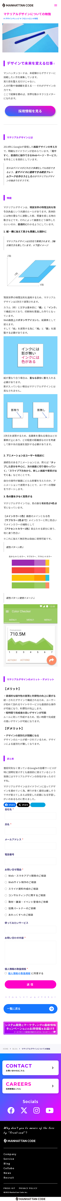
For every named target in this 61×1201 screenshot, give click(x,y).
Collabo (9, 1168)
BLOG (14, 1049)
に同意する (37, 973)
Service (9, 1158)
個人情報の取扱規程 (19, 973)
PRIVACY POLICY (28, 1188)
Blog (7, 1163)
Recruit (9, 1177)
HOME (5, 1049)
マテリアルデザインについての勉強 (36, 1049)
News (7, 1173)
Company (10, 1154)
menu (55, 5)
